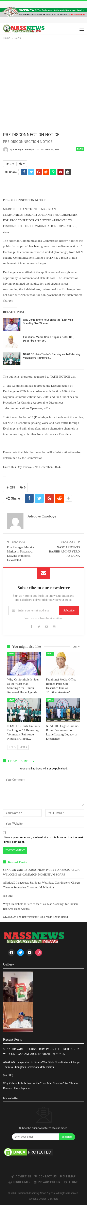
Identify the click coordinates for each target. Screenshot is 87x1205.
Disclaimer (21, 1182)
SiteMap (69, 1176)
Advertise (23, 1176)
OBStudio (53, 1198)
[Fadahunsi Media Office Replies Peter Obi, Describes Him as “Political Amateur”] (11, 341)
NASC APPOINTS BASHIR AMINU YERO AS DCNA (64, 551)
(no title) (8, 895)
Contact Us (47, 1176)
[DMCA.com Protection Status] (28, 1152)
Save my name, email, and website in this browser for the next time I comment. (43, 839)
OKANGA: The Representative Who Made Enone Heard (35, 916)
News (80, 149)
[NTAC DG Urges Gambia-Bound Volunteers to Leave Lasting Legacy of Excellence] (63, 710)
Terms (74, 1182)
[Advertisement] (43, 85)
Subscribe (68, 610)
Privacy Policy (49, 1182)
